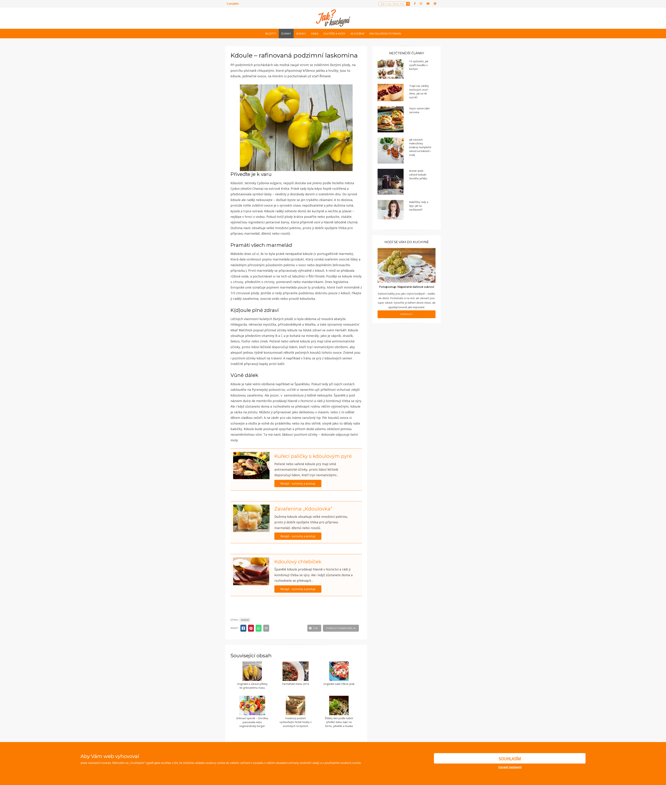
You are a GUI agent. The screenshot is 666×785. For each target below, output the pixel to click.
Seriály (301, 33)
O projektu (233, 3)
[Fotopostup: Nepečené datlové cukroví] (407, 265)
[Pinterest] (435, 4)
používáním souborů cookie (343, 763)
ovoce (245, 620)
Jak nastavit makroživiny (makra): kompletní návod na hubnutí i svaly (420, 147)
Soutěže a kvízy (334, 33)
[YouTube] (427, 4)
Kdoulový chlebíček (297, 562)
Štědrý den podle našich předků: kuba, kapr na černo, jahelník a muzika (339, 722)
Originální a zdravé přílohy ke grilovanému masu (252, 686)
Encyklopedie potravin (385, 33)
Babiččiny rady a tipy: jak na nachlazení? (418, 205)
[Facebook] (415, 4)
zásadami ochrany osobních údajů (297, 763)
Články (286, 33)
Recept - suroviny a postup (297, 483)
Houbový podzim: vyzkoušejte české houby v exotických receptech (296, 722)
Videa (314, 33)
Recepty (270, 33)
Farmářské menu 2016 (295, 684)
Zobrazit (406, 314)
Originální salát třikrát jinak (339, 684)
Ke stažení (357, 33)
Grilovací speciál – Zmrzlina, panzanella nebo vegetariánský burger (252, 722)
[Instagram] (421, 4)
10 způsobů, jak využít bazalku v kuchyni (418, 65)
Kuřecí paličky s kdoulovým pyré (313, 456)
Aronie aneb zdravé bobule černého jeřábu (418, 174)
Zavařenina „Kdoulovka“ (303, 509)
